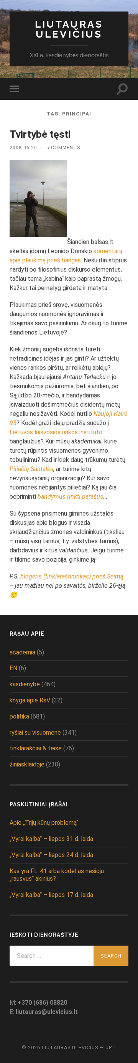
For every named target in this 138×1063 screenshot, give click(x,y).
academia (22, 652)
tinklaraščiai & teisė (36, 748)
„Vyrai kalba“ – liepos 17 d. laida (51, 894)
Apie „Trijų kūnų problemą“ (44, 822)
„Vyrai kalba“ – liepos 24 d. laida (51, 855)
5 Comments (63, 147)
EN (13, 668)
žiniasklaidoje (27, 764)
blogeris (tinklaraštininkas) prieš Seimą (71, 576)
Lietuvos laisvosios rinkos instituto (56, 432)
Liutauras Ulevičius (69, 29)
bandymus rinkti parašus (70, 496)
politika (19, 716)
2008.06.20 (23, 147)
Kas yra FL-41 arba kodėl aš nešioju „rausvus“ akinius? (57, 875)
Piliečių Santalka (31, 469)
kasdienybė (25, 684)
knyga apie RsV (30, 700)
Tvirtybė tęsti (40, 134)
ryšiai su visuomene (35, 732)
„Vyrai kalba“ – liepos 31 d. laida (51, 838)
